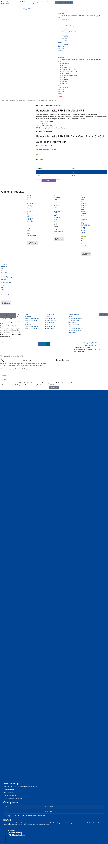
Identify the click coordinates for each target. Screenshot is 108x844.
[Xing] (48, 344)
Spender (64, 38)
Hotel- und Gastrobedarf (69, 32)
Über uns (61, 46)
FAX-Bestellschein (73, 324)
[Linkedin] (44, 344)
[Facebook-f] (40, 344)
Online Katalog (51, 320)
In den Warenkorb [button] (32, 243)
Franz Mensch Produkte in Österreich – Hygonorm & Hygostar (81, 16)
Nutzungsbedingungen (75, 318)
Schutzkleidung (66, 24)
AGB (26, 322)
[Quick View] (29, 238)
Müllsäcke (65, 36)
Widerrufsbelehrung (31, 320)
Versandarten (51, 318)
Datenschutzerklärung (32, 318)
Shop (60, 18)
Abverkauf (65, 44)
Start (2, 100)
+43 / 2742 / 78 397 (17, 4)
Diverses (64, 40)
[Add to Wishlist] (58, 181)
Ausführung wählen (86, 253)
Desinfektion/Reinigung (69, 26)
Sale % (60, 42)
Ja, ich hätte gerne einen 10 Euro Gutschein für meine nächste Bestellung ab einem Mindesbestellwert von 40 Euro (39, 383)
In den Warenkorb (49, 181)
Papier (64, 34)
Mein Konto (61, 48)
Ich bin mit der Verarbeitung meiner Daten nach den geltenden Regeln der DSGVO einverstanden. (33, 385)
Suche (80, 11)
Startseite (61, 14)
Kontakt (60, 50)
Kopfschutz (65, 22)
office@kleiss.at (41, 4)
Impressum (28, 324)
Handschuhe (65, 20)
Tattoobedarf (66, 30)
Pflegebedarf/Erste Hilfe (69, 28)
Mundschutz (20, 100)
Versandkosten (32, 235)
